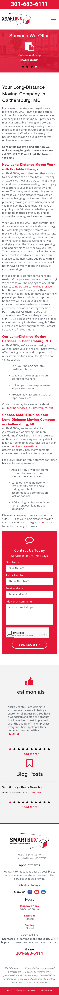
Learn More (29, 60)
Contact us (47, 522)
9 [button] (44, 749)
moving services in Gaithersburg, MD (30, 408)
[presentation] (27, 633)
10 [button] (48, 749)
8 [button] (40, 749)
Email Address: (15, 588)
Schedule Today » (29, 885)
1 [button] (23, 66)
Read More (30, 754)
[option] (29, 52)
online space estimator (26, 446)
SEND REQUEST (28, 644)
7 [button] (36, 749)
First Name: (13, 562)
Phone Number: (15, 575)
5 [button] (27, 749)
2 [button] (27, 66)
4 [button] (36, 66)
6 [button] (31, 749)
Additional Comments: (19, 601)
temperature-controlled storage (32, 286)
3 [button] (31, 66)
